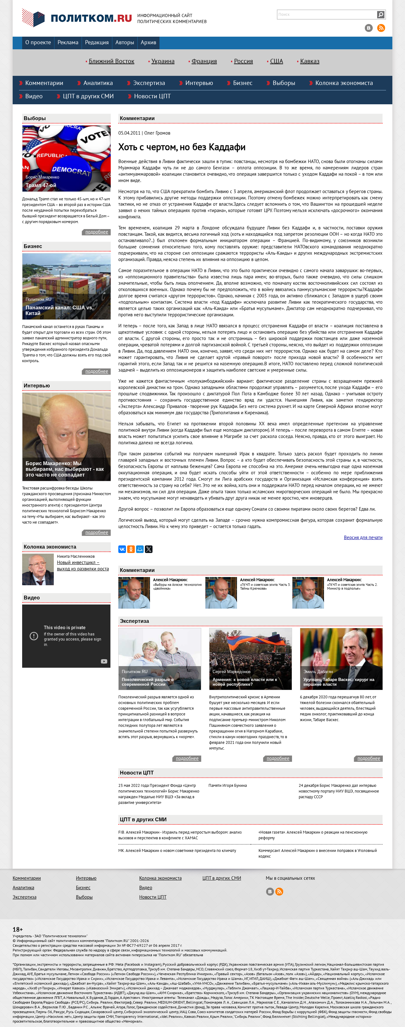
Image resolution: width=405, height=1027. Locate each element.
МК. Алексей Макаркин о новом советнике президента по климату (177, 850)
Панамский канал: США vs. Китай (59, 310)
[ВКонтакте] (122, 549)
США (276, 61)
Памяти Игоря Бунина (228, 785)
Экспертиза (149, 83)
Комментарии (44, 83)
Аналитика (98, 83)
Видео (34, 96)
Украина (163, 61)
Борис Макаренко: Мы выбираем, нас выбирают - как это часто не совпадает (65, 469)
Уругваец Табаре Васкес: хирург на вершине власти (338, 682)
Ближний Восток (111, 61)
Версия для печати (363, 537)
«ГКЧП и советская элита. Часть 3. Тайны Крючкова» (265, 587)
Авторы (124, 42)
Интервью (199, 83)
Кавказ (310, 61)
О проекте (38, 42)
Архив (148, 42)
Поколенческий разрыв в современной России (148, 682)
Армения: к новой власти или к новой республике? (245, 682)
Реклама (68, 42)
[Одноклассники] (131, 549)
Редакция (97, 42)
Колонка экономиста (344, 83)
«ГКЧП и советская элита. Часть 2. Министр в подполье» (352, 587)
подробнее (96, 232)
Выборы (284, 83)
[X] (149, 549)
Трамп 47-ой (41, 185)
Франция (204, 61)
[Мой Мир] (140, 549)
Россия (243, 61)
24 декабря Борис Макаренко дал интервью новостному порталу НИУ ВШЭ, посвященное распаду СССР (339, 791)
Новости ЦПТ (152, 96)
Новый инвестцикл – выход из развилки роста (83, 566)
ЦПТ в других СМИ (88, 96)
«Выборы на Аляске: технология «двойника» (177, 587)
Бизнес (242, 83)
